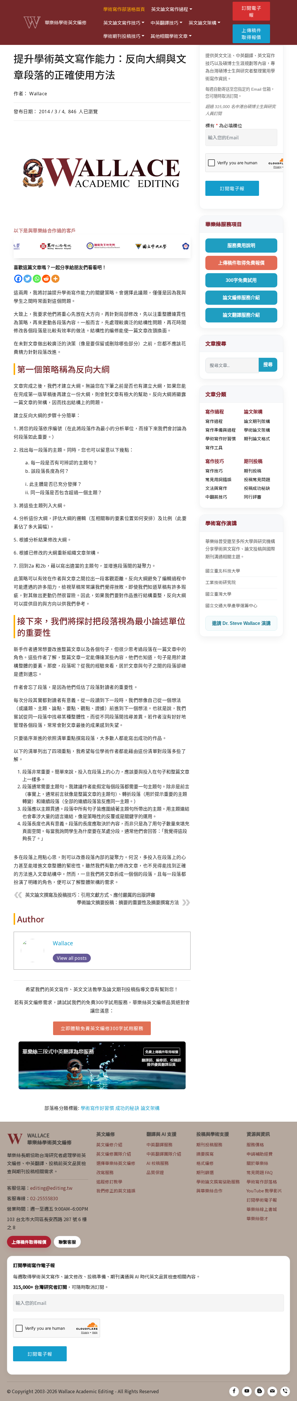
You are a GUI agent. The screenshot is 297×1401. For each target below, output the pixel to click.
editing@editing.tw (51, 1187)
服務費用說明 (241, 245)
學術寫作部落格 (262, 1182)
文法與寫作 (216, 488)
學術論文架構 (257, 430)
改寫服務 (105, 1172)
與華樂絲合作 (209, 1190)
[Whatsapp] (37, 279)
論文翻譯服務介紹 (241, 315)
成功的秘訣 (127, 1108)
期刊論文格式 (257, 438)
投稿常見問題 (257, 479)
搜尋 (268, 364)
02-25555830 (44, 1198)
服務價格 (255, 1144)
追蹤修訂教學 (109, 1182)
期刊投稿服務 (209, 1144)
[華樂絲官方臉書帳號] (234, 1391)
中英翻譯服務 (159, 1144)
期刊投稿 (252, 471)
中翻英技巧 (216, 497)
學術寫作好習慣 (97, 1108)
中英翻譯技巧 (164, 22)
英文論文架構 (202, 22)
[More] (55, 279)
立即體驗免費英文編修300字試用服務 (102, 1028)
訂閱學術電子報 (262, 1200)
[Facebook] (18, 279)
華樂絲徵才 (257, 1218)
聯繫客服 (67, 1242)
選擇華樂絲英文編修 (115, 1163)
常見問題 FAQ (260, 1172)
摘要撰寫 (205, 1154)
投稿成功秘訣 (257, 488)
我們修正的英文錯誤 (115, 1190)
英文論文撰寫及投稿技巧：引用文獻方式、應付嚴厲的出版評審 (90, 895)
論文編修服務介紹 (241, 297)
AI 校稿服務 (157, 1163)
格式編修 (205, 1163)
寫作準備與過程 (220, 430)
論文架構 (150, 1108)
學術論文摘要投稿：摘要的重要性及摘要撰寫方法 (128, 902)
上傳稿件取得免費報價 (241, 262)
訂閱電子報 (251, 11)
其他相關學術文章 (169, 35)
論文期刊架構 (257, 421)
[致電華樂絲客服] (285, 1391)
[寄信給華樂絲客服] (272, 1391)
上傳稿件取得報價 (251, 34)
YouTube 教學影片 (264, 1190)
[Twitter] (27, 279)
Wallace (63, 943)
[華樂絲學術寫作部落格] (260, 1391)
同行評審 (252, 497)
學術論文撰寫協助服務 (218, 1182)
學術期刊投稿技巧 (121, 35)
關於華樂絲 (257, 1163)
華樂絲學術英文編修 (65, 22)
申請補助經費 (260, 1154)
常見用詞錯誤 (218, 479)
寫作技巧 (214, 471)
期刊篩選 (205, 1172)
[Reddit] (46, 279)
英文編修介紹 (109, 1144)
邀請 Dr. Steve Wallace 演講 (241, 623)
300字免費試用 (241, 280)
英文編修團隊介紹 (113, 1154)
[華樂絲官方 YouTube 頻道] (247, 1391)
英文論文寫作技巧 (121, 22)
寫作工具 (214, 447)
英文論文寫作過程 (169, 9)
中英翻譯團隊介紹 (163, 1154)
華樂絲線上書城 (262, 1209)
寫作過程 (214, 421)
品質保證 (155, 1172)
